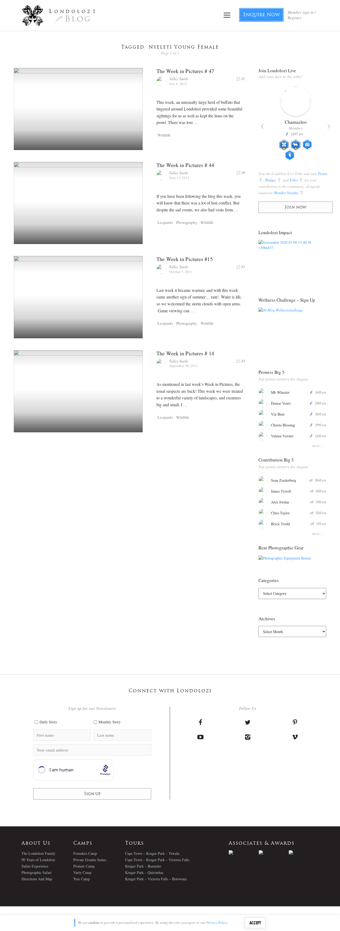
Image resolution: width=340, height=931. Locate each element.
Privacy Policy (216, 922)
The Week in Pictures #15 (184, 259)
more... (317, 445)
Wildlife (164, 135)
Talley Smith (178, 78)
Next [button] (329, 126)
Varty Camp (82, 872)
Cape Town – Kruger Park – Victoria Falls (157, 859)
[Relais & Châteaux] (304, 852)
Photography (186, 222)
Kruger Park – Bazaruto (143, 866)
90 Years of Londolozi (38, 859)
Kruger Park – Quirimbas (144, 872)
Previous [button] (262, 126)
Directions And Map (37, 878)
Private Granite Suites (89, 859)
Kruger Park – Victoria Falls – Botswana (155, 878)
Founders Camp (85, 853)
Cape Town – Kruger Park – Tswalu (152, 853)
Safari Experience (35, 866)
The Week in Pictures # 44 (185, 165)
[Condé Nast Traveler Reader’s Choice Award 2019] (244, 852)
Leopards (165, 222)
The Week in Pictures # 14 (185, 353)
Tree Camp (81, 878)
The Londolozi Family (39, 853)
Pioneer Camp (84, 866)
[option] (295, 125)
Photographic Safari (37, 872)
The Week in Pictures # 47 (185, 71)
